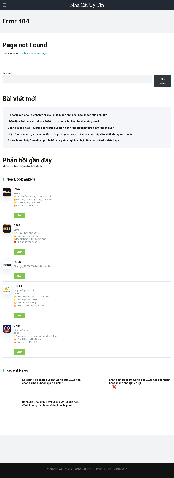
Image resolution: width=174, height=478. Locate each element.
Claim (19, 215)
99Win (17, 189)
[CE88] (7, 232)
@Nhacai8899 (120, 469)
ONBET (18, 286)
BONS (17, 262)
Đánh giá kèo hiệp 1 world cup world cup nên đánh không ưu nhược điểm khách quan (61, 127)
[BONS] (7, 268)
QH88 (17, 325)
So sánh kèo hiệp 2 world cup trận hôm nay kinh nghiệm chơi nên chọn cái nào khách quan (64, 140)
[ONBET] (7, 292)
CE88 (17, 225)
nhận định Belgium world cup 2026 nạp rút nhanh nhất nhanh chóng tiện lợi (54, 121)
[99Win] (7, 195)
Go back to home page (33, 53)
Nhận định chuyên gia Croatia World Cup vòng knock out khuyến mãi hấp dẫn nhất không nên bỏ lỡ (70, 134)
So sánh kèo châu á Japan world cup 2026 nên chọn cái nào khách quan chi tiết (57, 115)
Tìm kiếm (8, 73)
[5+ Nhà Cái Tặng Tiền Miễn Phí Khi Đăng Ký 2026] (87, 5)
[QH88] (7, 332)
